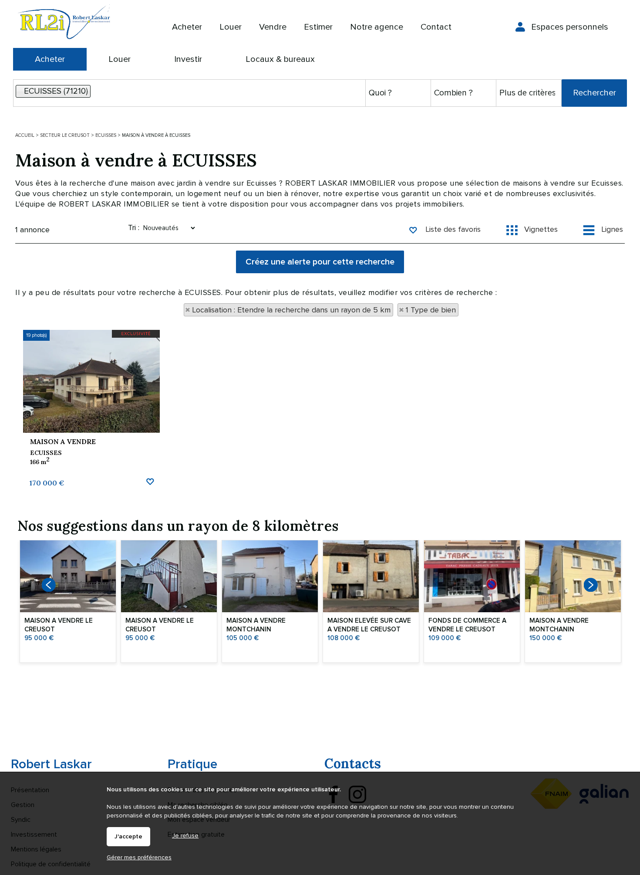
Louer (119, 59)
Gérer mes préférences (139, 857)
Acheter (50, 59)
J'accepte (128, 837)
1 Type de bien (431, 310)
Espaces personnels (569, 27)
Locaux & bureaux (280, 59)
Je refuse (185, 835)
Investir (188, 59)
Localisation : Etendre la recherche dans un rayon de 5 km (291, 310)
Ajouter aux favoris (149, 480)
